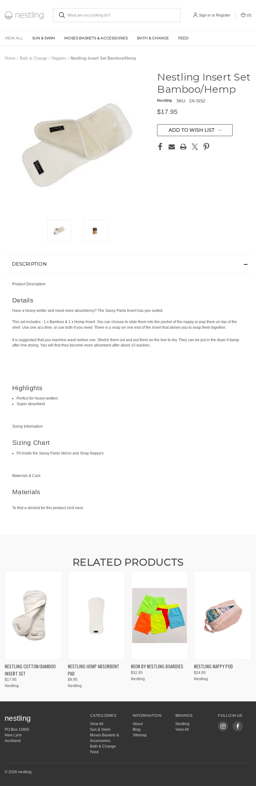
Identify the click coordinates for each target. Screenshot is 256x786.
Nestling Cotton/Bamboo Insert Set (30, 670)
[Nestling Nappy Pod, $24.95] (222, 615)
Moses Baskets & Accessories (96, 38)
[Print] (183, 146)
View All (14, 38)
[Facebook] (160, 146)
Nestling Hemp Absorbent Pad (93, 670)
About (138, 724)
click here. (75, 508)
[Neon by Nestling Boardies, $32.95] (159, 615)
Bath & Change (153, 38)
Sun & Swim (43, 38)
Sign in (205, 15)
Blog (136, 729)
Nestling (182, 724)
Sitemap (140, 735)
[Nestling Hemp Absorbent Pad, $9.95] (96, 615)
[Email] (172, 146)
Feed (183, 38)
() (248, 15)
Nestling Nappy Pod (213, 666)
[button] (128, 264)
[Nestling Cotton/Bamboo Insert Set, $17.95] (33, 615)
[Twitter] (195, 146)
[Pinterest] (206, 146)
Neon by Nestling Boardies (157, 666)
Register (223, 15)
